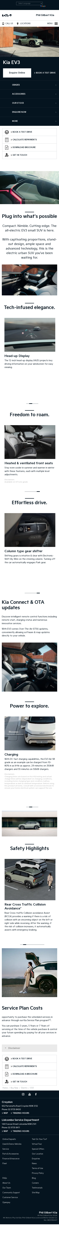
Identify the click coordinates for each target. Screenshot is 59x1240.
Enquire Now (19, 112)
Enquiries (36, 1159)
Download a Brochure (25, 1074)
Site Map (35, 1193)
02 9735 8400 (14, 1109)
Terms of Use (37, 1168)
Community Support (11, 1193)
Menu (50, 23)
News (34, 1163)
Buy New (14, 1088)
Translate (51, 6)
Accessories (18, 94)
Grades (16, 85)
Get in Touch (20, 1082)
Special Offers (38, 1149)
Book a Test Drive (46, 73)
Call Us (9, 23)
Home (5, 1088)
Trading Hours (21, 1113)
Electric (24, 1088)
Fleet (4, 1163)
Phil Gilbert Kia (45, 15)
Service (5, 1149)
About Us (6, 1183)
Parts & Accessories (10, 1154)
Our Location (37, 1154)
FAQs (4, 1178)
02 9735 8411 (14, 1128)
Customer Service (10, 1197)
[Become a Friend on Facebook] (36, 1094)
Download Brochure (24, 147)
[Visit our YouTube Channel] (29, 1094)
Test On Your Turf (39, 1139)
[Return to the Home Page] (6, 1215)
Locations (25, 23)
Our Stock (18, 103)
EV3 (32, 1088)
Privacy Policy (38, 1173)
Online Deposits (9, 1139)
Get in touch (20, 155)
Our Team (6, 1188)
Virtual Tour (37, 1144)
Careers (35, 1183)
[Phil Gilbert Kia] (7, 15)
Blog (34, 1178)
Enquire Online (17, 73)
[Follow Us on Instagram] (23, 1094)
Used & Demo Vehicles (11, 1144)
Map (6, 1113)
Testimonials (37, 1188)
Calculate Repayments (25, 140)
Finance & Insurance (10, 1159)
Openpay (6, 1202)
